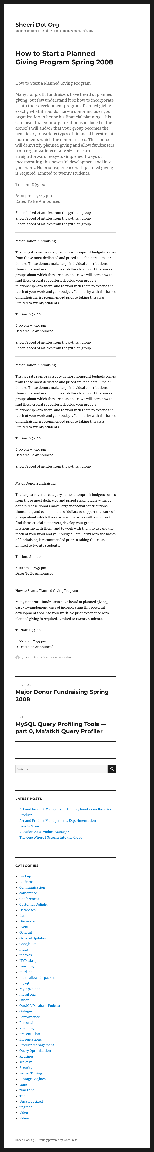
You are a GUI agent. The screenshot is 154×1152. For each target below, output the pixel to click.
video (23, 1113)
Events (24, 927)
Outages (25, 1011)
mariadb (26, 972)
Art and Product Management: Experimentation (57, 821)
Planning (26, 1028)
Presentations (30, 1039)
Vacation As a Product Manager (44, 832)
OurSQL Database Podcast (39, 1006)
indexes (25, 955)
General (25, 932)
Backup (25, 876)
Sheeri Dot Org (37, 24)
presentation (29, 1034)
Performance (29, 1017)
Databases (27, 910)
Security (25, 1068)
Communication (32, 887)
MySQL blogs (29, 989)
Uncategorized (31, 1101)
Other (24, 1000)
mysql (24, 983)
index (23, 949)
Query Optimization (35, 1051)
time (23, 1084)
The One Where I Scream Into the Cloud (50, 837)
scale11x (25, 1062)
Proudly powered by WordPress (57, 1140)
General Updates (32, 938)
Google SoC (28, 944)
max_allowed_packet (37, 978)
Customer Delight (33, 904)
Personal (26, 1023)
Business (26, 882)
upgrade (25, 1107)
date (22, 916)
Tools (23, 1096)
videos (24, 1118)
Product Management (36, 1045)
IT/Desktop (28, 961)
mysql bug (27, 994)
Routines (26, 1056)
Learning (26, 966)
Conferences (29, 899)
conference (28, 893)
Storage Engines (32, 1079)
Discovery (27, 921)
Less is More (29, 826)
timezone (27, 1090)
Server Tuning (30, 1073)
